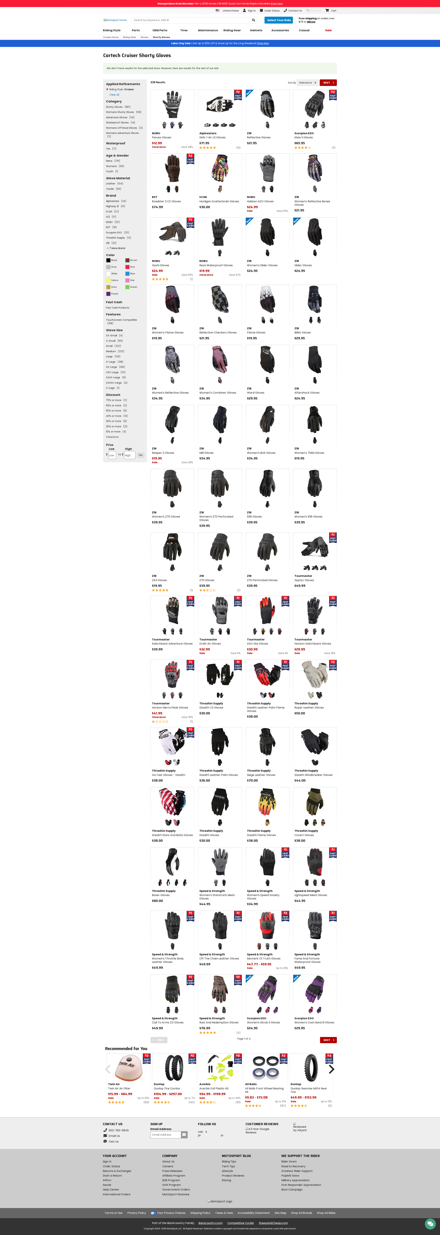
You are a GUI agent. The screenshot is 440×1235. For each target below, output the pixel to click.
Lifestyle (227, 1171)
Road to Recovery (293, 1166)
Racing (226, 1180)
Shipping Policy (200, 1213)
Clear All (114, 94)
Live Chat (315, 10)
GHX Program (171, 1185)
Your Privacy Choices (171, 1213)
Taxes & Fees (224, 1213)
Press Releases (172, 1171)
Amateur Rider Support (297, 1171)
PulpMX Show (290, 1176)
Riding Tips (229, 1161)
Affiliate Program (173, 1176)
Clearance (112, 437)
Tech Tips (228, 1166)
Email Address (160, 1129)
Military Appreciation (295, 1180)
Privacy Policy (136, 1213)
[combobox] (308, 82)
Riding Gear (129, 37)
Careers (167, 1166)
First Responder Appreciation (301, 1185)
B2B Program (171, 1180)
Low (110, 451)
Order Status (111, 1166)
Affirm (107, 1180)
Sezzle (107, 1185)
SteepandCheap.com (273, 1223)
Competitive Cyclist (240, 1223)
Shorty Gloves (161, 37)
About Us (168, 1161)
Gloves (144, 37)
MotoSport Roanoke (175, 1194)
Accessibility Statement (254, 1213)
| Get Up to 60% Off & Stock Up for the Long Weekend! (220, 43)
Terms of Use (114, 1213)
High (125, 451)
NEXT (326, 82)
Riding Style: (121, 89)
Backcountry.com (211, 1223)
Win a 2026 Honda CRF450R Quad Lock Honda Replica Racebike (220, 3)
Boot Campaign (291, 1190)
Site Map (280, 1213)
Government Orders (176, 1190)
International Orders (116, 1194)
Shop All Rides (326, 1213)
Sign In (107, 1161)
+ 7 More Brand (116, 248)
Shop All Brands (301, 1213)
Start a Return (112, 1176)
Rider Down (289, 1161)
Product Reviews (233, 1176)
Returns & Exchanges (117, 1171)
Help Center (111, 1190)
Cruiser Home (111, 37)
